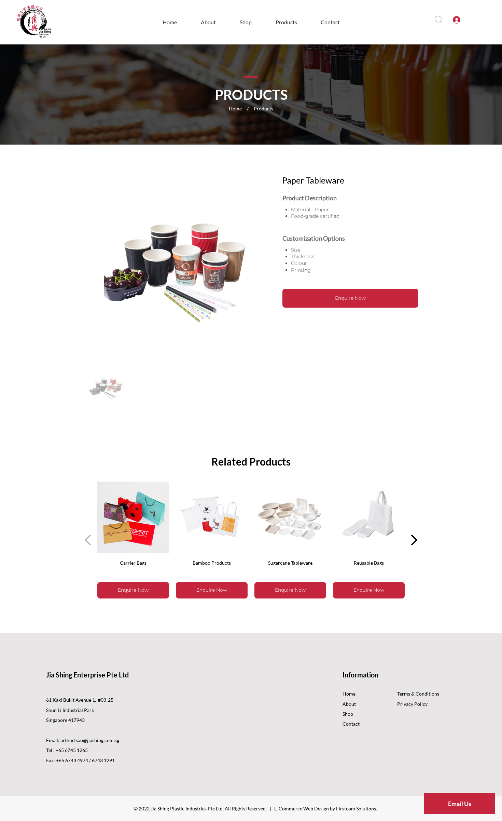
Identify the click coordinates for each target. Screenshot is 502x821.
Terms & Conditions (418, 694)
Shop (348, 714)
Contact (351, 724)
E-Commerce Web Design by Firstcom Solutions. (325, 808)
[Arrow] (413, 540)
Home (349, 694)
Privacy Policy (412, 704)
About (349, 704)
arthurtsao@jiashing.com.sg (89, 740)
